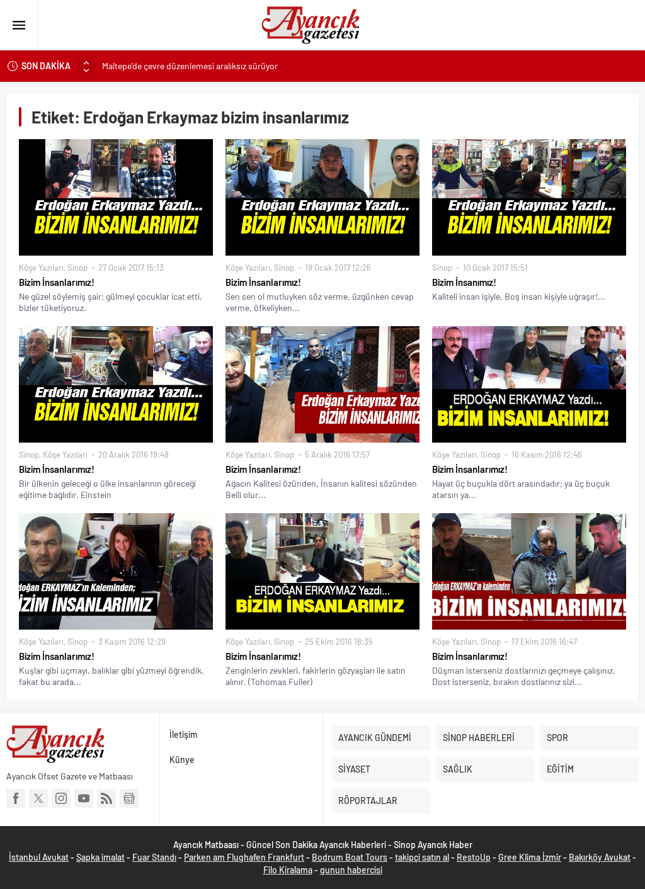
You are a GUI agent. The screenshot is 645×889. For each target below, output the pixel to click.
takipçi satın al (422, 857)
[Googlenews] (129, 798)
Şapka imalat (100, 857)
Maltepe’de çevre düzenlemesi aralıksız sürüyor (190, 65)
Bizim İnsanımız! (464, 282)
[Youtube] (83, 798)
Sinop (77, 268)
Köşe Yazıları (41, 268)
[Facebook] (15, 798)
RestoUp (474, 857)
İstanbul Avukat (39, 857)
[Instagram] (61, 798)
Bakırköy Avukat (600, 857)
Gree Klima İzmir (529, 857)
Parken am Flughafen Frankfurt (244, 857)
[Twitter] (38, 798)
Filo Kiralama (287, 869)
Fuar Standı (154, 857)
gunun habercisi (351, 869)
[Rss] (106, 798)
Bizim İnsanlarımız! (56, 282)
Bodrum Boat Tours (349, 857)
